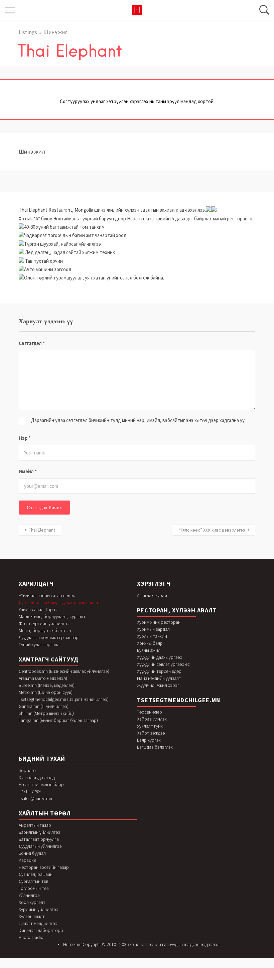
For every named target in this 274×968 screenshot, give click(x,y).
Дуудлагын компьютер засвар (49, 637)
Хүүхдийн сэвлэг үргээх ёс (163, 664)
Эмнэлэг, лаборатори (41, 930)
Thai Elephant (42, 530)
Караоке (27, 860)
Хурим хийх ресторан (158, 622)
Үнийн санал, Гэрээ (38, 609)
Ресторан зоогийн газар (44, 867)
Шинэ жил (55, 32)
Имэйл (28, 471)
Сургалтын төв (33, 881)
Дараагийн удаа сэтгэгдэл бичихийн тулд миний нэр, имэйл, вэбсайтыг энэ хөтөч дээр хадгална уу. (138, 420)
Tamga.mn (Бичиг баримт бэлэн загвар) (58, 720)
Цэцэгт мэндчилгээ (38, 923)
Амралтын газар (35, 825)
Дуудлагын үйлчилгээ (40, 846)
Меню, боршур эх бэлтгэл (45, 630)
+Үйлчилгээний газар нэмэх (47, 595)
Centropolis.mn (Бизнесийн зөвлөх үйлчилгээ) (64, 671)
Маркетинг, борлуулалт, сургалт (52, 616)
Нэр (25, 438)
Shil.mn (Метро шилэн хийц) (46, 713)
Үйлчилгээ (29, 895)
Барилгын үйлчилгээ (39, 832)
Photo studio (31, 937)
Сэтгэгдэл (32, 343)
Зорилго (27, 770)
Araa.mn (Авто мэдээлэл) (43, 678)
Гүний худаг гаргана (39, 644)
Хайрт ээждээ (151, 733)
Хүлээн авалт (32, 916)
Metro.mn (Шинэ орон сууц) (46, 692)
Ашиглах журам (152, 595)
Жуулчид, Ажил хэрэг (158, 685)
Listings (28, 32)
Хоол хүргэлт (32, 902)
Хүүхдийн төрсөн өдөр (159, 671)
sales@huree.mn (36, 798)
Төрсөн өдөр (149, 712)
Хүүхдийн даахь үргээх (159, 657)
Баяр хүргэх (149, 740)
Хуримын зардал (153, 629)
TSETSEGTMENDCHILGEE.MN (178, 700)
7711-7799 (31, 791)
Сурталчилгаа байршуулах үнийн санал (58, 602)
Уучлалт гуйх (150, 726)
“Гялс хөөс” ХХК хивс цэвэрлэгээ (212, 530)
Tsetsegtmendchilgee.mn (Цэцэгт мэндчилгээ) (64, 699)
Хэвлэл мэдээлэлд (37, 777)
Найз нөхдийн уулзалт (159, 678)
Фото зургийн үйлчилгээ (44, 623)
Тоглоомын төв (33, 888)
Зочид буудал (32, 853)
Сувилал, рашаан (35, 874)
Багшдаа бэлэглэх (155, 747)
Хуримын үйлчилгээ (38, 909)
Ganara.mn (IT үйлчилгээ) (43, 706)
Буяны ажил (148, 650)
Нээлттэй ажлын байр (41, 784)
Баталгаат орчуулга (39, 839)
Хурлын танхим (152, 636)
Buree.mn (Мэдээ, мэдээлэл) (47, 685)
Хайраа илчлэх (152, 719)
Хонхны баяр (150, 643)
